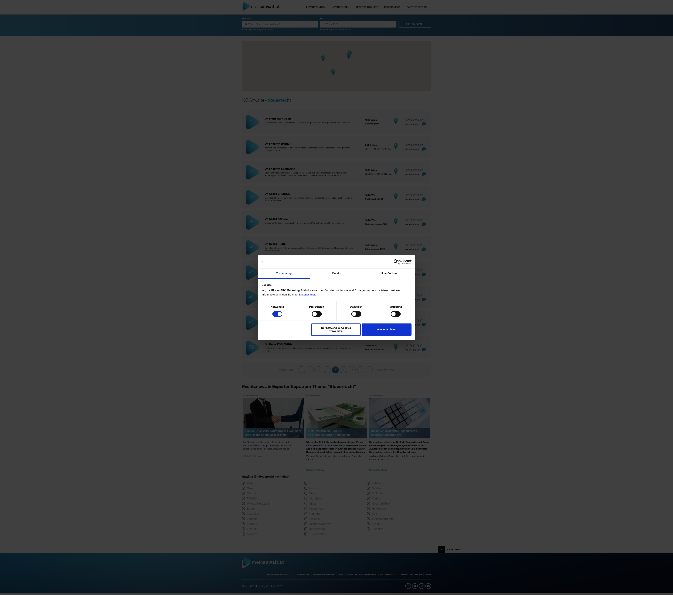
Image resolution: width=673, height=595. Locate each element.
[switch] (317, 314)
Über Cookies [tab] (389, 273)
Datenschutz (307, 294)
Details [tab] (336, 273)
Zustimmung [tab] (284, 273)
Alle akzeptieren (386, 329)
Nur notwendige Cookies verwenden (336, 330)
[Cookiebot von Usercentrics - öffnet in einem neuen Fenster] (396, 261)
